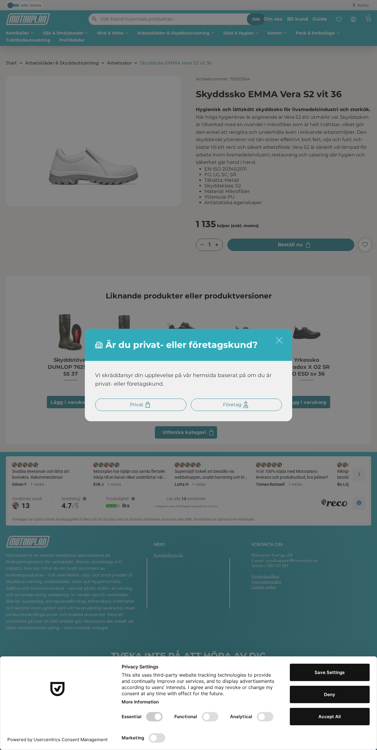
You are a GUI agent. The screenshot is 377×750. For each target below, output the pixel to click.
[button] (279, 340)
